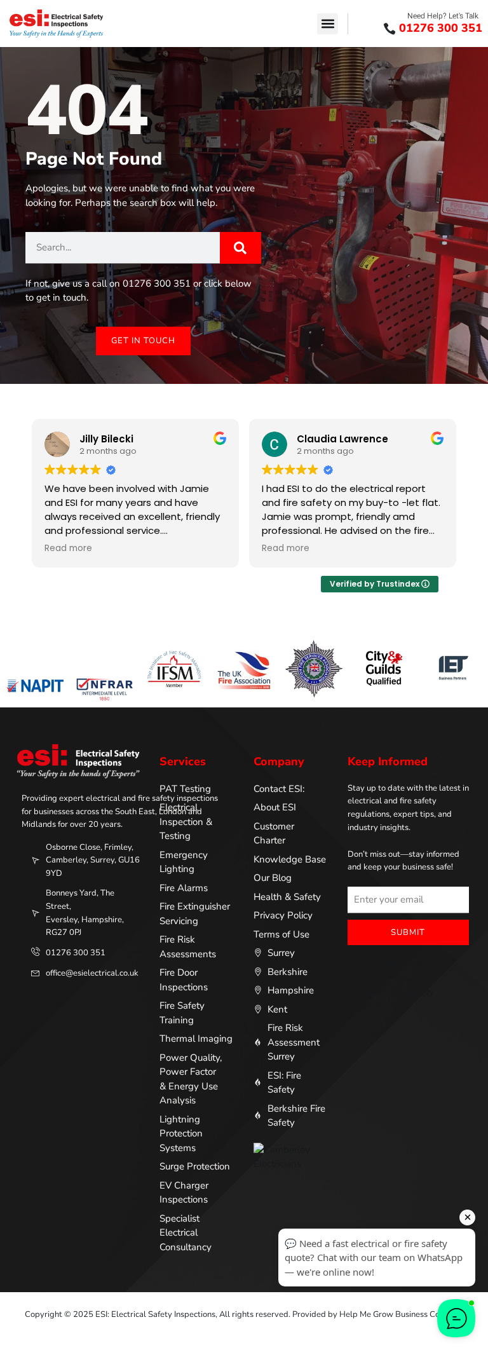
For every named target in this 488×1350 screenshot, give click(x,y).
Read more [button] (68, 548)
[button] (327, 23)
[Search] (240, 248)
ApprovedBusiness (388, 964)
